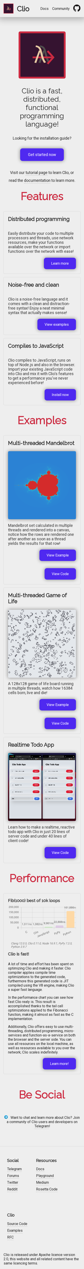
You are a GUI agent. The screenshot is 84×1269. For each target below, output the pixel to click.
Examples (15, 1230)
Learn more (60, 263)
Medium (42, 1182)
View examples (57, 324)
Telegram (41, 1126)
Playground (45, 1176)
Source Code (17, 1224)
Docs (44, 9)
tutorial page (36, 172)
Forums (13, 1176)
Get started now (42, 154)
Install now (60, 395)
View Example (58, 555)
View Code (60, 574)
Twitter (12, 1182)
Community (61, 9)
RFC (10, 1237)
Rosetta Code (47, 1189)
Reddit (12, 1189)
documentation (37, 180)
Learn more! (59, 1064)
